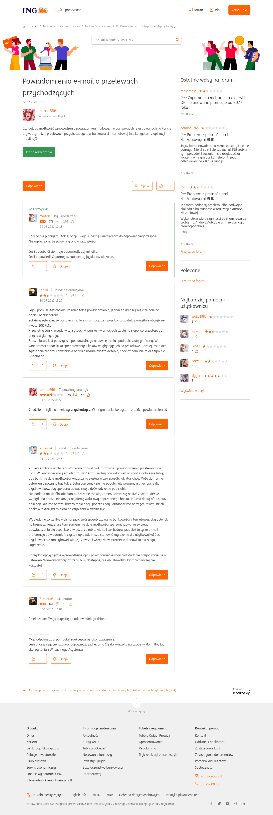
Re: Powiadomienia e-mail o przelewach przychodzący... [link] (146, 26)
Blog (218, 10)
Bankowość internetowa (98, 26)
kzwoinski (46, 448)
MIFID (96, 795)
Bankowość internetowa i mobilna (61, 26)
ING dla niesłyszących (48, 795)
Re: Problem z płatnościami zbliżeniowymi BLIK (204, 137)
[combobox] (137, 40)
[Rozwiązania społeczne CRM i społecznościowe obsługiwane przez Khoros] (241, 692)
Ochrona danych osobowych (139, 795)
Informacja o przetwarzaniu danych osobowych (97, 690)
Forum (198, 10)
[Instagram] (235, 804)
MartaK (45, 216)
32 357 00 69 (210, 784)
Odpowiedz (34, 186)
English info (78, 795)
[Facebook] (211, 804)
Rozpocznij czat (211, 776)
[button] (161, 186)
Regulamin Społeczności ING (41, 690)
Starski (44, 290)
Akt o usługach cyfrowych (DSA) (154, 690)
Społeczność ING (24, 26)
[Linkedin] (243, 804)
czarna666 (47, 110)
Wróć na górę (136, 711)
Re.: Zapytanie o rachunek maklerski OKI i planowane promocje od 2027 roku (212, 102)
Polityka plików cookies (182, 795)
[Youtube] (227, 804)
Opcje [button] (145, 186)
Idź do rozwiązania (39, 152)
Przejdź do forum (192, 251)
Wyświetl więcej (192, 391)
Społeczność (72, 10)
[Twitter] (219, 804)
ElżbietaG (46, 599)
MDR (110, 795)
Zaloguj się (239, 10)
